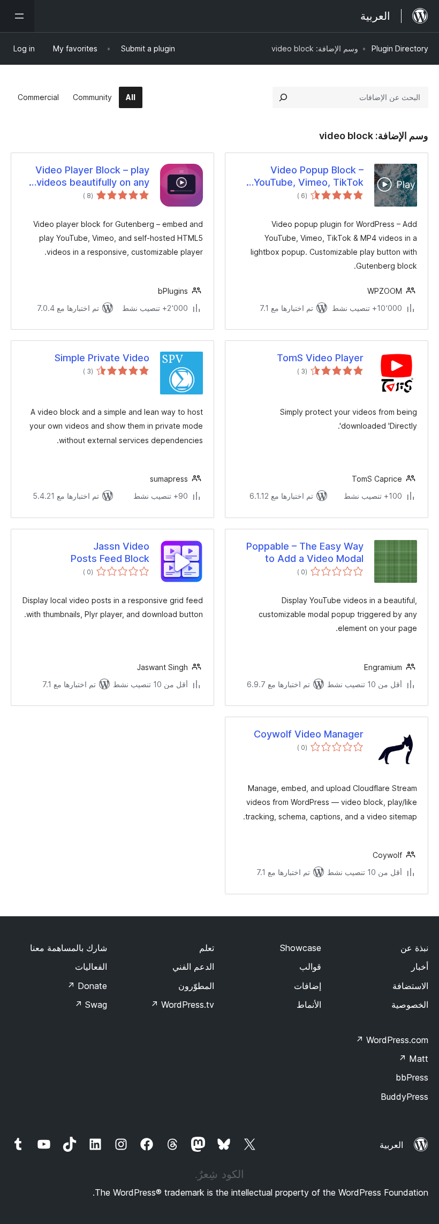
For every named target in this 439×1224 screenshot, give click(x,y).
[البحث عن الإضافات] (283, 97)
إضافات (307, 985)
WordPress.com (391, 1040)
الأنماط (309, 1004)
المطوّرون (196, 985)
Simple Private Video (102, 357)
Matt (413, 1058)
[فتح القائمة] (17, 16)
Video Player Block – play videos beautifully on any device (92, 176)
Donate (87, 985)
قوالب (310, 966)
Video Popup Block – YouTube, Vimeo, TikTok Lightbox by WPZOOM (309, 176)
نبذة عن (414, 947)
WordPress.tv (182, 1004)
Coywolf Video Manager (309, 734)
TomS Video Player (320, 357)
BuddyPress (404, 1096)
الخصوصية (409, 1004)
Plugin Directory (400, 48)
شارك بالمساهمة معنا (68, 947)
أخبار (419, 966)
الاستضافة (410, 985)
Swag (90, 1004)
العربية (391, 1144)
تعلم (206, 947)
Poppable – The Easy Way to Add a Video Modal (305, 552)
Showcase (300, 947)
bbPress (412, 1077)
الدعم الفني (193, 966)
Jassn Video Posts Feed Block (110, 552)
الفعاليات (91, 966)
